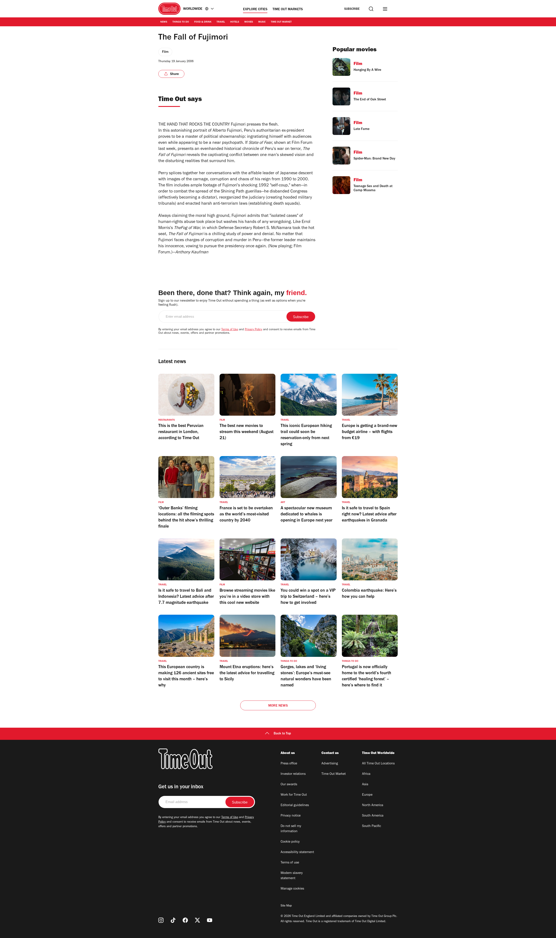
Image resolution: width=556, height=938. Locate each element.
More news (278, 706)
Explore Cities (255, 9)
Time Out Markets (288, 9)
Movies (248, 22)
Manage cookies (292, 889)
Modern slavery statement (292, 876)
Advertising (329, 763)
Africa (366, 774)
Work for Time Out (294, 795)
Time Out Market (281, 22)
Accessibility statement (297, 852)
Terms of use (290, 863)
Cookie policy (290, 842)
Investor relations (293, 774)
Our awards (289, 784)
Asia (365, 784)
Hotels (234, 22)
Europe (367, 795)
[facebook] (185, 920)
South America (372, 816)
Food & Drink (202, 22)
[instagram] (161, 920)
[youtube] (209, 920)
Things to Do (180, 22)
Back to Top (282, 733)
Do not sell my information (291, 829)
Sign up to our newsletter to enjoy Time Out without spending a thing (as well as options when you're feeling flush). (231, 303)
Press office (289, 763)
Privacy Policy (253, 329)
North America (372, 805)
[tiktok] (173, 920)
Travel (221, 22)
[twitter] (197, 920)
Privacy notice (291, 816)
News (163, 22)
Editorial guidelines (295, 805)
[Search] (371, 9)
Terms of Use (229, 329)
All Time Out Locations (378, 763)
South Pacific (371, 826)
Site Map (286, 906)
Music (262, 22)
